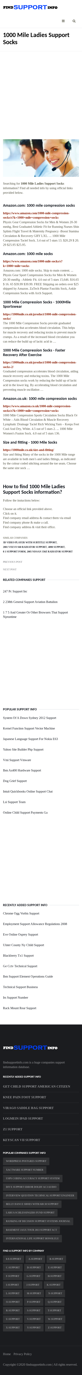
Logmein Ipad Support (23, 1118)
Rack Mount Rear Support (19, 1008)
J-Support (32, 1284)
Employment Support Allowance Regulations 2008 (35, 924)
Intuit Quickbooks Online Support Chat (28, 791)
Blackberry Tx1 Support (18, 955)
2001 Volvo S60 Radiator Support (25, 547)
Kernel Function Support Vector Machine (29, 728)
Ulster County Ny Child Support (23, 945)
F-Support (12, 1276)
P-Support (33, 1302)
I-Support (12, 1284)
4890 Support (56, 547)
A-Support (35, 1259)
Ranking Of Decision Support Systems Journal (38, 1221)
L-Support (13, 1293)
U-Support (13, 1319)
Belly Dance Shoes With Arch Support (32, 1204)
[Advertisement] (41, 92)
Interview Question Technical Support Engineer (40, 1195)
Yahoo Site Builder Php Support (23, 749)
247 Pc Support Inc (15, 591)
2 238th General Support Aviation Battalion (30, 602)
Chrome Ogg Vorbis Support (21, 913)
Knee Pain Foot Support (24, 1097)
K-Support (54, 1284)
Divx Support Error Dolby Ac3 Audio (31, 1187)
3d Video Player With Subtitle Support (30, 542)
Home (7, 1354)
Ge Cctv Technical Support (20, 966)
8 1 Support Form (14, 551)
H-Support (55, 1276)
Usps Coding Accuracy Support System (33, 1178)
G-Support (33, 1276)
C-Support (13, 1267)
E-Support (55, 1267)
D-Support (34, 1267)
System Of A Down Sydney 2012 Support (29, 718)
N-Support (55, 1293)
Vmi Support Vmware (17, 760)
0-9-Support (13, 1259)
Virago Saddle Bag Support (28, 1108)
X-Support (13, 1327)
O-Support (13, 1302)
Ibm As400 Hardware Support (22, 770)
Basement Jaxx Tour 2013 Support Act (31, 1230)
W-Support (55, 1319)
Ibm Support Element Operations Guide (28, 976)
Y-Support (34, 1327)
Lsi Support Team (14, 802)
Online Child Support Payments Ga (25, 812)
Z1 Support (12, 1129)
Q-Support (55, 1302)
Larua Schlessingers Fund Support (30, 1212)
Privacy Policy (23, 1354)
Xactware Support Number (24, 1170)
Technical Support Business (20, 987)
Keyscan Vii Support (21, 1140)
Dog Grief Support (15, 781)
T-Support (54, 1310)
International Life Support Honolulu (32, 1238)
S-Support (33, 1310)
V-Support (34, 1319)
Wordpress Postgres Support (26, 1161)
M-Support (34, 1293)
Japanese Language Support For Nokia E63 (30, 739)
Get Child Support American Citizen (36, 1086)
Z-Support (55, 1327)
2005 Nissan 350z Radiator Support (50, 551)
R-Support (13, 1310)
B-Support (56, 1259)
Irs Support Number (15, 997)
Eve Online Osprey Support (20, 934)
